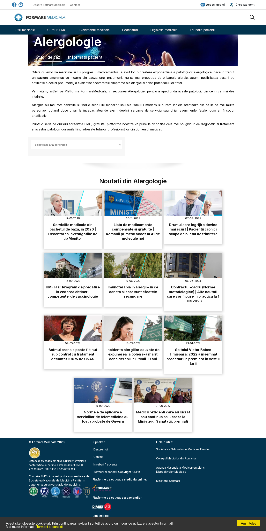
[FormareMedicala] (40, 17)
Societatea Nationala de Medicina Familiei (55, 480)
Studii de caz (48, 57)
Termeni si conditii (49, 526)
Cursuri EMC (56, 30)
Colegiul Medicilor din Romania (176, 458)
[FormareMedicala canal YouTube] (20, 4)
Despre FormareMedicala (49, 4)
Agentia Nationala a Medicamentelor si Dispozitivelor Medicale (180, 469)
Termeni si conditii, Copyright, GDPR (116, 471)
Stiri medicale (25, 30)
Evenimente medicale (94, 30)
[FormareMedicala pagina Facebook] (14, 4)
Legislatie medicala (163, 30)
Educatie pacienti (202, 30)
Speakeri (99, 442)
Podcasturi (130, 30)
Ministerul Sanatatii (168, 480)
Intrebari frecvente (105, 464)
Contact (75, 4)
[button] (212, 5)
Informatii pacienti (85, 57)
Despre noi (100, 449)
